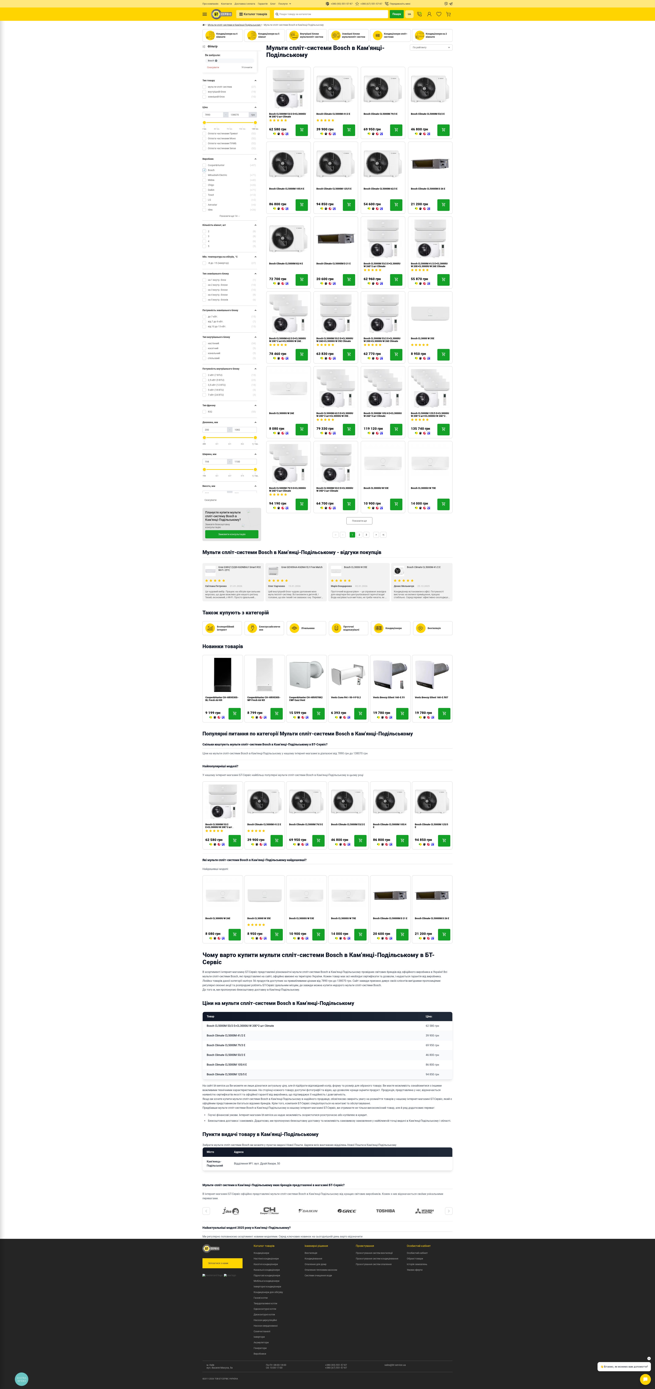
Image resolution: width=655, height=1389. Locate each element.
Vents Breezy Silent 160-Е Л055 (432, 697)
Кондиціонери (261, 1253)
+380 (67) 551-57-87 (336, 1367)
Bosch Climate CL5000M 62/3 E (380, 188)
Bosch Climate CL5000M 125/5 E (334, 188)
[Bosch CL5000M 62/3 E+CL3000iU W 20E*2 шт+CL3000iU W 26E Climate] (280, 358)
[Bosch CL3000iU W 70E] (422, 508)
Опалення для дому (315, 1264)
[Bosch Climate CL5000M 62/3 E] (375, 209)
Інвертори (259, 1336)
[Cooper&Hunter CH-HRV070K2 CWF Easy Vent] (259, 717)
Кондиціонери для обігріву (268, 1292)
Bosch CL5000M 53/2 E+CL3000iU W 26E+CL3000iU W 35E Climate (334, 339)
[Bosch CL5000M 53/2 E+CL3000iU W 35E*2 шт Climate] (328, 508)
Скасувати (213, 67)
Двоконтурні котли (264, 1314)
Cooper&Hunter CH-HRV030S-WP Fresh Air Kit (221, 698)
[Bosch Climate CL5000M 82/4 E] (280, 284)
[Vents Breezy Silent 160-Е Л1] (342, 717)
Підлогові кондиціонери (267, 1275)
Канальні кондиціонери (267, 1269)
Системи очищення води (318, 1275)
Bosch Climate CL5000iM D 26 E (428, 188)
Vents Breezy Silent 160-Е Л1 (347, 697)
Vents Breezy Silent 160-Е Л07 (389, 697)
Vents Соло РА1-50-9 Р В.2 (304, 697)
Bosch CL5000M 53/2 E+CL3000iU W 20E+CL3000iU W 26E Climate (382, 339)
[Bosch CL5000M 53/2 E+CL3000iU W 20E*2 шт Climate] (280, 134)
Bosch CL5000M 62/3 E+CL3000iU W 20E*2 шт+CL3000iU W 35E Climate (334, 416)
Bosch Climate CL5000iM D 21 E (333, 263)
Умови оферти (415, 1269)
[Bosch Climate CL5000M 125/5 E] (328, 209)
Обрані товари (415, 1258)
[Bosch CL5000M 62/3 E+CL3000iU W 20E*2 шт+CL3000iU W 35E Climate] (328, 433)
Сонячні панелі (262, 1331)
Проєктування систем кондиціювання (377, 1258)
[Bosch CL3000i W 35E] (422, 358)
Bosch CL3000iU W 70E (423, 488)
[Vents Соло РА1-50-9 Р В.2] (300, 717)
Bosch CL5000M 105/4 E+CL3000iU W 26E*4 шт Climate (383, 414)
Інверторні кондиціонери (267, 1286)
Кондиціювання (313, 1258)
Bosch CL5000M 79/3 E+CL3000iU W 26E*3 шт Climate (287, 489)
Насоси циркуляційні (265, 1320)
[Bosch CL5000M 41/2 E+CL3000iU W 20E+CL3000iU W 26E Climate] (422, 284)
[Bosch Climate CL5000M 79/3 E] (375, 134)
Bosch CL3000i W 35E (422, 338)
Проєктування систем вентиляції (374, 1253)
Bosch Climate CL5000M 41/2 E (333, 114)
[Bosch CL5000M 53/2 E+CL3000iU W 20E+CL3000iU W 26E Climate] (375, 358)
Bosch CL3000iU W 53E (376, 488)
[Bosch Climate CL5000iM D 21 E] (328, 284)
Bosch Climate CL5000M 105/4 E (286, 188)
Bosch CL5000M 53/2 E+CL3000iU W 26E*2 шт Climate (382, 265)
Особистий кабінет (417, 1253)
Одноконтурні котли (265, 1309)
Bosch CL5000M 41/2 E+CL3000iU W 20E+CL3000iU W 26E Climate (429, 265)
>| (383, 534)
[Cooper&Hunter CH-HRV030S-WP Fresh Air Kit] (217, 717)
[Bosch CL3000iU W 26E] (280, 433)
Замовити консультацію (231, 534)
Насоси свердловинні (266, 1325)
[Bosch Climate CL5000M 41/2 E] (328, 134)
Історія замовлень (417, 1264)
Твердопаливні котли (265, 1303)
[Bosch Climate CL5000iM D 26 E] (422, 209)
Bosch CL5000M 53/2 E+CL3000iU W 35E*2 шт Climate (334, 489)
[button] (206, 1211)
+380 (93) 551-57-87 (336, 1365)
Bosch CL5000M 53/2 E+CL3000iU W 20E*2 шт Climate (287, 115)
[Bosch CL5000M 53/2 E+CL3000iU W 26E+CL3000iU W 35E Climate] (328, 358)
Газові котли (261, 1297)
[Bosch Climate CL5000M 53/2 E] (422, 134)
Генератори (260, 1348)
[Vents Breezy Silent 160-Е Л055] (426, 717)
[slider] (204, 123)
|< (336, 534)
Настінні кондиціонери (266, 1258)
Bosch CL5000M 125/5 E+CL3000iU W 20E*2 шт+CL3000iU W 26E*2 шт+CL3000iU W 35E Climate (430, 416)
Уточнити (247, 67)
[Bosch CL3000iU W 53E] (375, 508)
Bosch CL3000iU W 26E (281, 413)
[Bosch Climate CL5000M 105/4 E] (280, 209)
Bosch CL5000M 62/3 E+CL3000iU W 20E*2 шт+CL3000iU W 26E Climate (287, 341)
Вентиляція (311, 1253)
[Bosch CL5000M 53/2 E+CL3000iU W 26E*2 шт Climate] (375, 284)
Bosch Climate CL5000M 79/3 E (380, 114)
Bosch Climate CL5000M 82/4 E (286, 263)
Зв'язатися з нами (218, 1263)
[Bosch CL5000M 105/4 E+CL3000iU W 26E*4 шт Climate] (375, 433)
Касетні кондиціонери (266, 1264)
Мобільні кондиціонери (266, 1281)
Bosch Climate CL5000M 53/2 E (428, 114)
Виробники (260, 1353)
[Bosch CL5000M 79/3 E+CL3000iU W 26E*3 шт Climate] (280, 508)
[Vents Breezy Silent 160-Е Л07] (384, 717)
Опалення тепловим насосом (321, 1269)
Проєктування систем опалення (374, 1264)
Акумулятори (261, 1342)
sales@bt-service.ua (395, 1365)
